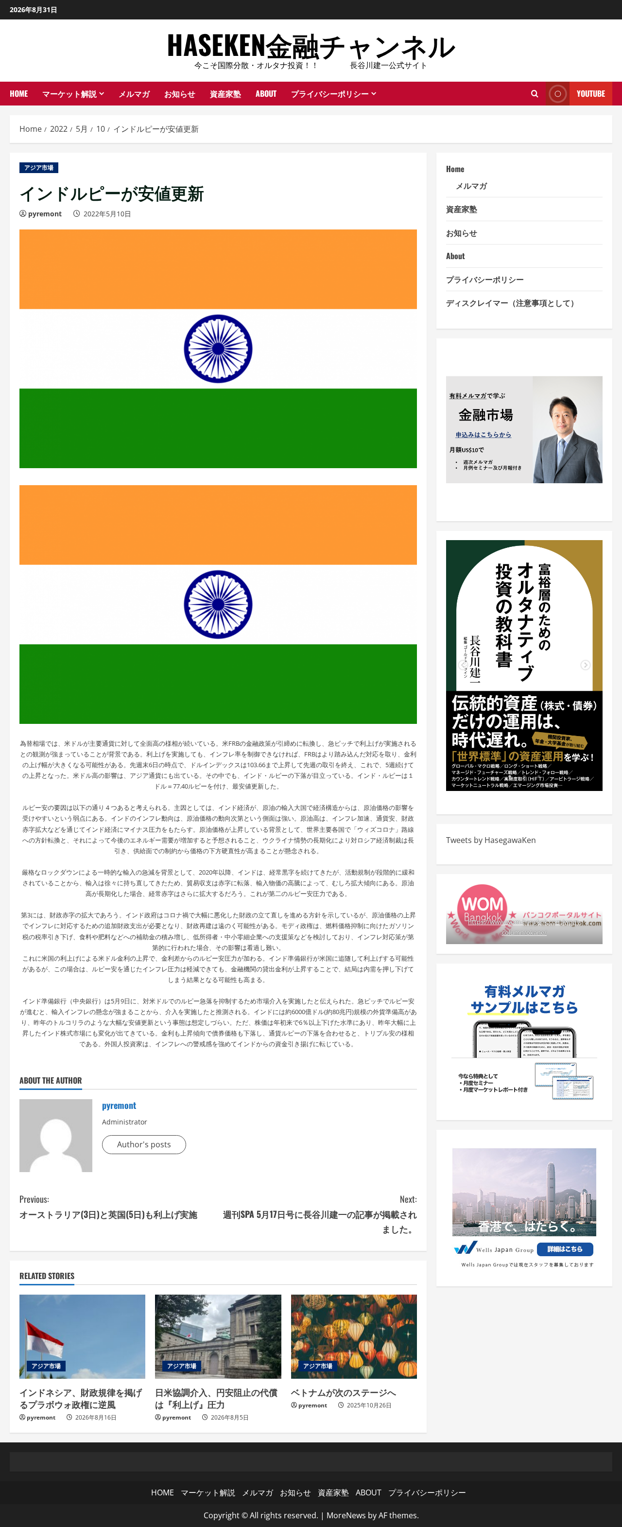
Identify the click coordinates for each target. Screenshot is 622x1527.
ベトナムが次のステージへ (343, 1392)
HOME (19, 93)
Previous (463, 665)
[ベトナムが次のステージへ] (354, 1337)
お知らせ (179, 93)
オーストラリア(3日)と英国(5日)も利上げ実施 (108, 1206)
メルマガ (134, 93)
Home (455, 169)
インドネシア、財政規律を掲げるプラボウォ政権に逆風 (80, 1398)
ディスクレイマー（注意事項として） (512, 302)
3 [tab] (539, 776)
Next (585, 665)
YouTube (591, 93)
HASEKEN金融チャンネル (311, 44)
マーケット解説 (69, 93)
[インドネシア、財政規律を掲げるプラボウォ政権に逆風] (82, 1337)
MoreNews (346, 1515)
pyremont (45, 213)
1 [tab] (510, 776)
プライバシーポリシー (330, 93)
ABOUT (266, 93)
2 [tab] (524, 776)
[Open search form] (534, 93)
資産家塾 (225, 93)
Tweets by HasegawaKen (491, 840)
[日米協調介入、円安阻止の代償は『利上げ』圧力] (218, 1337)
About (455, 256)
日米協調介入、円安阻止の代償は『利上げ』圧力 (216, 1398)
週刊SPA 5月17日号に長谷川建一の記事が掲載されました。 (320, 1214)
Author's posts (144, 1144)
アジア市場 (38, 167)
